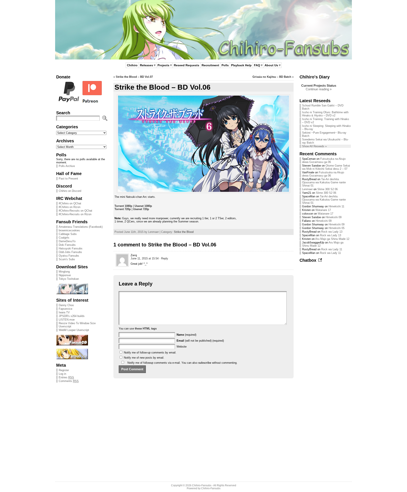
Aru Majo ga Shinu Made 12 (332, 238)
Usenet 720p (141, 209)
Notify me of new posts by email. (144, 357)
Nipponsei (65, 275)
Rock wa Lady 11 (331, 249)
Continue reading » (319, 89)
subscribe (204, 362)
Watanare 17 (323, 210)
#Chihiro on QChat (70, 203)
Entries (66, 377)
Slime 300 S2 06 (327, 189)
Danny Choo (66, 305)
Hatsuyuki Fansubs (70, 248)
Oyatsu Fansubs (69, 255)
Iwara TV (64, 312)
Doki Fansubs (67, 244)
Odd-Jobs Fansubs (70, 252)
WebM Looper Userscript (74, 330)
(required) (186, 334)
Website (182, 346)
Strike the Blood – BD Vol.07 (134, 76)
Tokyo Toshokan (69, 278)
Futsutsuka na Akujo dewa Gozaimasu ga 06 (324, 160)
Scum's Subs (67, 259)
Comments (69, 381)
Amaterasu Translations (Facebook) (81, 226)
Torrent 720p (122, 209)
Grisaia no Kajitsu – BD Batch (271, 76)
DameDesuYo (67, 241)
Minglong (64, 271)
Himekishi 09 (333, 217)
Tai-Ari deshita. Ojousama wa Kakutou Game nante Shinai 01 (324, 182)
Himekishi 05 (336, 228)
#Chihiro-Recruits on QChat (75, 210)
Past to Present (68, 178)
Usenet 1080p (143, 206)
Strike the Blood (184, 231)
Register (64, 370)
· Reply (163, 258)
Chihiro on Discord (70, 190)
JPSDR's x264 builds (72, 316)
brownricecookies (69, 230)
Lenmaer (307, 189)
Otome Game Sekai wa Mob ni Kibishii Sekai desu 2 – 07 (326, 167)
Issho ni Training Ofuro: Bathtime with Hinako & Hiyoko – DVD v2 (325, 114)
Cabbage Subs (68, 234)
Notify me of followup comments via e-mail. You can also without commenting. (182, 362)
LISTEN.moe (67, 319)
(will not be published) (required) (200, 340)
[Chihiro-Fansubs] (203, 29)
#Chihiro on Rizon (69, 207)
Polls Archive (67, 166)
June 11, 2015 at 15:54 (145, 258)
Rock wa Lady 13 (331, 231)
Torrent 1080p (123, 206)
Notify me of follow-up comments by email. (150, 352)
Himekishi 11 (336, 206)
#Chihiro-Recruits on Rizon (75, 214)
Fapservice (65, 308)
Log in (62, 373)
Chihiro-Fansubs (201, 485)
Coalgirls (64, 237)
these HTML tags (146, 328)
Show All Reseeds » (314, 146)
